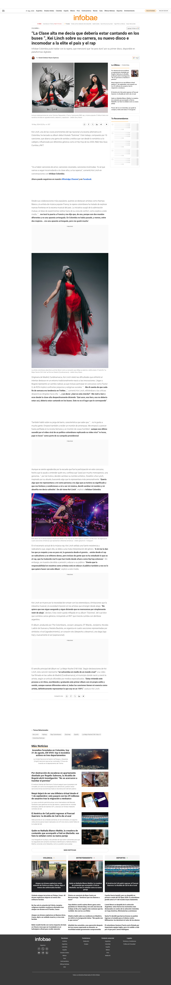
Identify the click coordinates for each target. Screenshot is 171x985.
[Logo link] (86, 17)
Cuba (101, 11)
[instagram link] (46, 948)
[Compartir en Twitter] (92, 124)
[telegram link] (42, 952)
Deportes (119, 11)
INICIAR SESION (163, 10)
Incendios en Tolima (52, 24)
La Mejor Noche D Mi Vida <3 (91, 734)
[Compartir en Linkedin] (97, 124)
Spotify (76, 734)
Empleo (86, 944)
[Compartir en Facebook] (88, 124)
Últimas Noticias (109, 11)
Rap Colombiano (56, 734)
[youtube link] (39, 952)
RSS (64, 967)
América (64, 941)
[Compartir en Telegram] (101, 124)
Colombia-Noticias (38, 738)
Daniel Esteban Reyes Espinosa (49, 58)
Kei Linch (35, 734)
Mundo (95, 11)
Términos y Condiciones (129, 941)
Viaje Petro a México (119, 24)
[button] (3, 11)
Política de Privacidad (129, 944)
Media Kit (107, 955)
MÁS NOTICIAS (70, 850)
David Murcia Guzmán (107, 24)
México (72, 11)
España (66, 11)
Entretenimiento (129, 11)
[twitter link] (42, 948)
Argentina (39, 11)
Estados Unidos (49, 11)
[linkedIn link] (46, 952)
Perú (78, 11)
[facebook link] (39, 948)
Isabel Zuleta (95, 24)
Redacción (86, 941)
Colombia (59, 11)
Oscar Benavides (130, 24)
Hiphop (44, 734)
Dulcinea (67, 734)
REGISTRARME (150, 10)
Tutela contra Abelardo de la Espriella (81, 24)
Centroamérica (86, 11)
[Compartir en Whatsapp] (84, 124)
